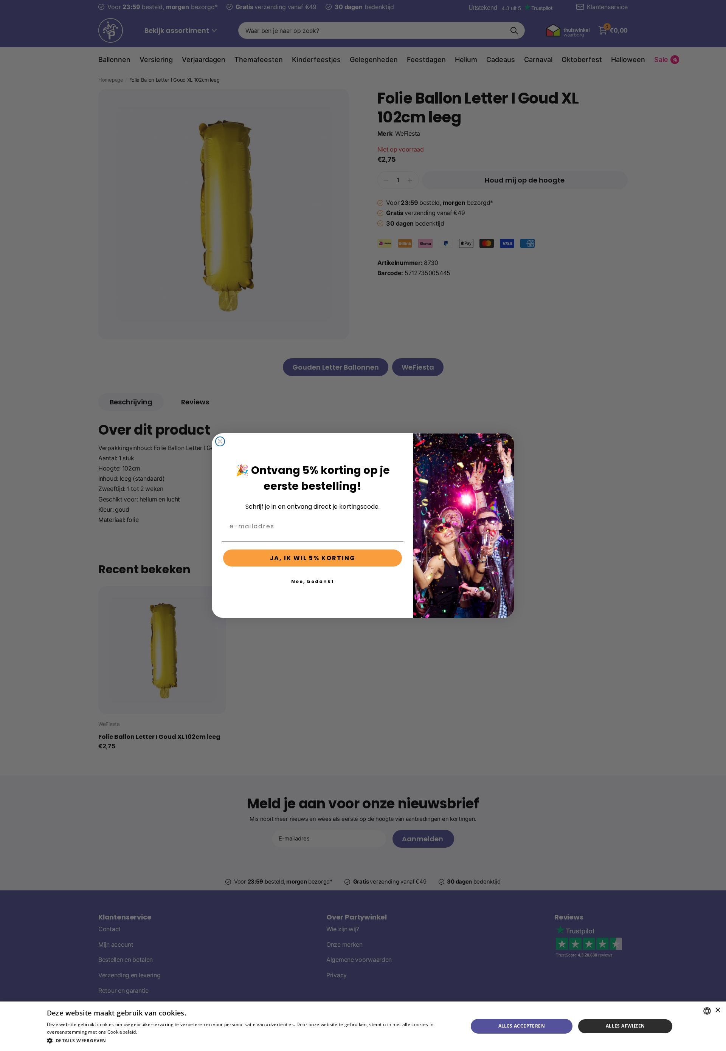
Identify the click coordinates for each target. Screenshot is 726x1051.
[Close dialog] (220, 441)
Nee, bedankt (312, 581)
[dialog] (363, 1026)
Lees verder (151, 1032)
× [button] (717, 1010)
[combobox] (707, 1011)
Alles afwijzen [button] (625, 1026)
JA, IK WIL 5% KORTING (312, 558)
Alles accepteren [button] (521, 1026)
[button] (251, 1040)
